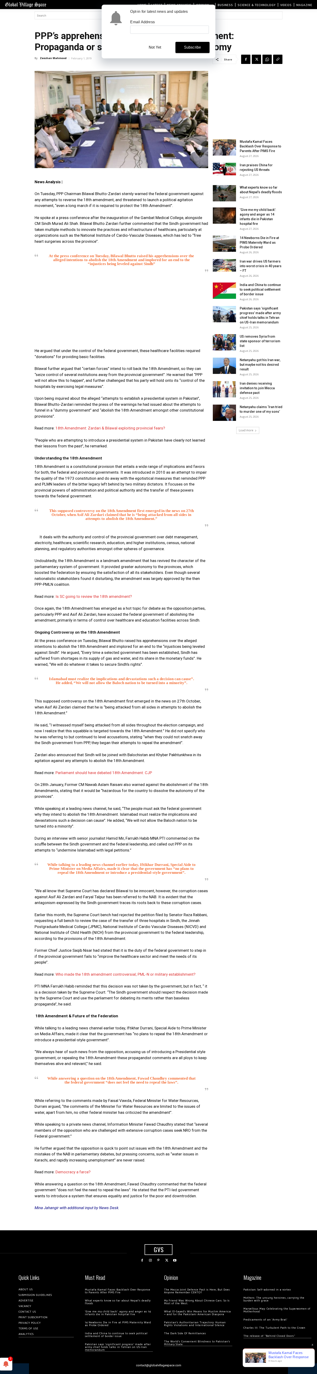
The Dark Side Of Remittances (185, 1333)
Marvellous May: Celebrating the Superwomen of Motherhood (277, 1310)
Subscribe (192, 47)
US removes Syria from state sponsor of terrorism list (260, 341)
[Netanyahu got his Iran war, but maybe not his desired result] (224, 366)
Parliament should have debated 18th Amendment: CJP (103, 772)
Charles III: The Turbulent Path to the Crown (274, 1328)
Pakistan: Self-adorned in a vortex (267, 1290)
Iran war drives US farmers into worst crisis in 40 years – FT (260, 266)
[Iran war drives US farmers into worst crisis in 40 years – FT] (224, 265)
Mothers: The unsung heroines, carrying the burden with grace (273, 1299)
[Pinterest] (158, 1260)
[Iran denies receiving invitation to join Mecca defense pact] (224, 389)
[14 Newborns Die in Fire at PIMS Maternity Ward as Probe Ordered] (224, 244)
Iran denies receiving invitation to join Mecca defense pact (257, 388)
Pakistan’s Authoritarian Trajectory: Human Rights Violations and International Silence (195, 1323)
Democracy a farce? (73, 1172)
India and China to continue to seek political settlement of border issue (260, 289)
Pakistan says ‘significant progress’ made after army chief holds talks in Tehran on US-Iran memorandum (118, 1347)
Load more (246, 430)
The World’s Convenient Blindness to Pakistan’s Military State (197, 1343)
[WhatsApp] (267, 59)
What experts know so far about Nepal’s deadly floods (118, 1302)
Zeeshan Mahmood (53, 58)
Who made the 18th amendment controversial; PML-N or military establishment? (125, 974)
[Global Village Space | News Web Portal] (25, 4)
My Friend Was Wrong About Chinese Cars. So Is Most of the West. (197, 1302)
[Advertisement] (121, 311)
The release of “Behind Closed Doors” (269, 1336)
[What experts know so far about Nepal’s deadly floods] (224, 193)
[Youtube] (175, 1260)
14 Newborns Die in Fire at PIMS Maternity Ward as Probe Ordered (259, 242)
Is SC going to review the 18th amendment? (93, 596)
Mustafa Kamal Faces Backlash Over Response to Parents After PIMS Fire (260, 146)
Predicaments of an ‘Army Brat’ (265, 1319)
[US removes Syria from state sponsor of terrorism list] (224, 342)
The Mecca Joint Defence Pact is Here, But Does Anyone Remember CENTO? (197, 1291)
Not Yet (155, 47)
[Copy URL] (277, 59)
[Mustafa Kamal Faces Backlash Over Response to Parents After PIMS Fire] (224, 147)
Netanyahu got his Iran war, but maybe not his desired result (260, 364)
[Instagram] (150, 1260)
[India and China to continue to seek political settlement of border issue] (224, 291)
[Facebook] (245, 59)
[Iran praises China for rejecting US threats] (224, 169)
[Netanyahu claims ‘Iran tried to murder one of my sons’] (224, 413)
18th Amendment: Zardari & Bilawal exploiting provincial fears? (110, 428)
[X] (256, 59)
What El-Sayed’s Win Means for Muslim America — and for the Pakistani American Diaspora (197, 1313)
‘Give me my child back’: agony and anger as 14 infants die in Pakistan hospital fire (118, 1313)
